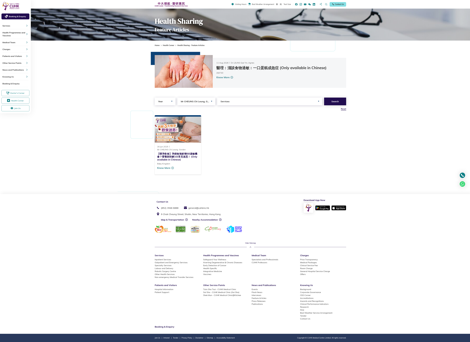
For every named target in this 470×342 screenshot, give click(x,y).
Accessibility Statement (225, 338)
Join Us (157, 338)
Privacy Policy (187, 338)
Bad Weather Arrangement (263, 4)
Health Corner (168, 45)
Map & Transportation (172, 219)
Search (335, 101)
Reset (343, 109)
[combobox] (165, 101)
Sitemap (210, 338)
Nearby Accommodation (205, 219)
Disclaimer (199, 338)
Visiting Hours (240, 4)
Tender (175, 338)
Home (157, 45)
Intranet (166, 338)
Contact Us (339, 4)
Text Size (287, 4)
